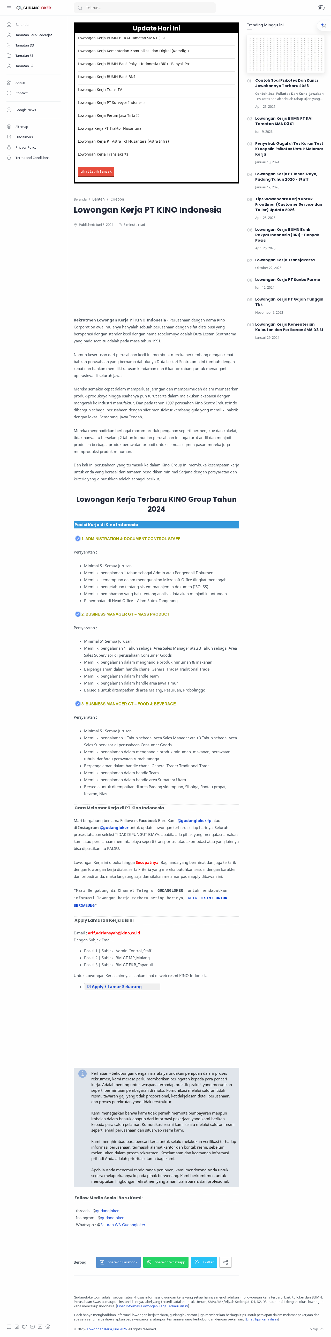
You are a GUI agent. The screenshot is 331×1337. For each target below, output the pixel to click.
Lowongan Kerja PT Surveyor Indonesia (112, 102)
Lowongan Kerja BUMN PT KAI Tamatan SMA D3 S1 (122, 37)
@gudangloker (114, 827)
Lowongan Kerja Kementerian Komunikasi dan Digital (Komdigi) (133, 50)
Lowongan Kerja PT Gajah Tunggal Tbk (289, 302)
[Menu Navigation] (9, 7)
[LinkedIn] (40, 1326)
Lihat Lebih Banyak (96, 171)
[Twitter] (24, 1326)
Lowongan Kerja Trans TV (100, 89)
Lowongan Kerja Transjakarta (103, 154)
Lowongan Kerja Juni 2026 (107, 1329)
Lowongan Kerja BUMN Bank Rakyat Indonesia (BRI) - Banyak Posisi (136, 63)
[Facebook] (9, 1326)
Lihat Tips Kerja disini (262, 1319)
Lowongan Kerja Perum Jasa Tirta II (108, 115)
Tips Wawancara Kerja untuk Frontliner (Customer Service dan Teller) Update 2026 (288, 204)
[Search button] (80, 7)
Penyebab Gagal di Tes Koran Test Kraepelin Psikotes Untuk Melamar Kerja (289, 149)
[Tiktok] (47, 1326)
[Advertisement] (174, 274)
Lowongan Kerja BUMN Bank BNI (106, 76)
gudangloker (107, 1210)
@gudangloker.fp (195, 820)
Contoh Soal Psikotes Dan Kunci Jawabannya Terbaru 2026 (286, 83)
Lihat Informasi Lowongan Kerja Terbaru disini (152, 1306)
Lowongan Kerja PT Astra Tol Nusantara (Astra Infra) (123, 141)
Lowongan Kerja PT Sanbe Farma (287, 279)
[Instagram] (16, 1326)
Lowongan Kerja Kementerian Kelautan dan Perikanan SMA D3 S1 (289, 327)
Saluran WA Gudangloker (122, 1224)
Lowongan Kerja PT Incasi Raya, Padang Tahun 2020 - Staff (286, 176)
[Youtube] (32, 1326)
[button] (321, 7)
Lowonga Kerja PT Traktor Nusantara (109, 128)
